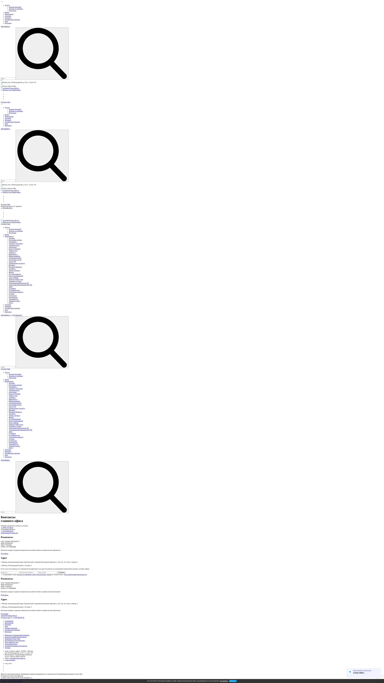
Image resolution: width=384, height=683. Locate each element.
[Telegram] (6, 94)
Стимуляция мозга (15, 258)
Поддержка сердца (15, 260)
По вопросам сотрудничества (15, 640)
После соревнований (16, 276)
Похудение (12, 10)
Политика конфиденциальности (16, 637)
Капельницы (9, 14)
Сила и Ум (12, 261)
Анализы (8, 16)
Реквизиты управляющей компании (17, 635)
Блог (6, 21)
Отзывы (7, 648)
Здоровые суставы (15, 281)
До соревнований (15, 274)
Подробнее (4, 553)
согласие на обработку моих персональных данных (34, 574)
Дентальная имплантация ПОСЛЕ (20, 285)
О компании (9, 621)
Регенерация (13, 297)
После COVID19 (14, 249)
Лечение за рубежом (16, 9)
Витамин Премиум (15, 267)
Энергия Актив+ (14, 301)
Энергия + (12, 252)
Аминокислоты (14, 245)
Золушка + (12, 269)
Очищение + (13, 242)
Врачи (7, 12)
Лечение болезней (15, 7)
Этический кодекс (11, 644)
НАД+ (11, 303)
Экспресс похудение (16, 243)
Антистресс (13, 247)
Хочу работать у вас (11, 642)
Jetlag (10, 287)
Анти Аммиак (13, 278)
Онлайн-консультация (12, 19)
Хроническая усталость (17, 263)
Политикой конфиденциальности (75, 574)
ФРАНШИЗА (5, 26)
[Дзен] (6, 99)
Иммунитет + (13, 254)
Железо (11, 272)
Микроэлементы (14, 256)
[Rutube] (6, 96)
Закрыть (233, 681)
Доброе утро (13, 251)
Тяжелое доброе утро (16, 279)
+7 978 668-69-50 (6, 208)
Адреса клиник (10, 660)
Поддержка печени (15, 240)
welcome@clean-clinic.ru (11, 88)
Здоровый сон (13, 299)
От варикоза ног (14, 290)
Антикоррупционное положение (16, 646)
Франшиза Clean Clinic (12, 639)
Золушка (12, 238)
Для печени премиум (16, 292)
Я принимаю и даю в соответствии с (45, 574)
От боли (11, 294)
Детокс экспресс (14, 270)
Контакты (8, 23)
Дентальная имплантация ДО (19, 283)
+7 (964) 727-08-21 (7, 527)
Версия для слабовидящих (12, 90)
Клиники (8, 18)
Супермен (12, 288)
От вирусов (13, 296)
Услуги (7, 5)
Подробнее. (224, 681)
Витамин (12, 265)
